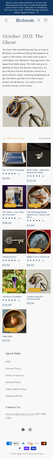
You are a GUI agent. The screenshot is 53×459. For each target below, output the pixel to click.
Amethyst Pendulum (11, 296)
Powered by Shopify (35, 454)
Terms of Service (15, 375)
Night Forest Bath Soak (38, 257)
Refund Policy (13, 382)
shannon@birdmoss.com (20, 413)
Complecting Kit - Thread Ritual (35, 297)
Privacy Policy (13, 368)
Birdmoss (21, 454)
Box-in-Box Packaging (13, 170)
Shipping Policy (14, 396)
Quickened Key (9, 257)
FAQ (8, 361)
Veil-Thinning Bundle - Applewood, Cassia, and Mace (38, 214)
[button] (6, 20)
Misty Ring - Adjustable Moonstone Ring (38, 171)
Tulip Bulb (7, 336)
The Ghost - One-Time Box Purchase (13, 213)
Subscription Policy (16, 389)
